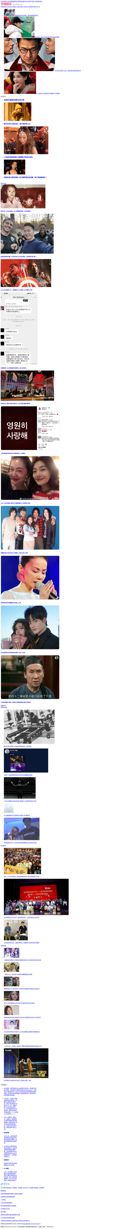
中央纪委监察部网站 (6, 1202)
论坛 (7, 1)
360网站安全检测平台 (23, 1220)
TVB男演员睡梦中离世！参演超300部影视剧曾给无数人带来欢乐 (16, 702)
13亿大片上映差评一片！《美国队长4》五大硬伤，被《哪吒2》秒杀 (16, 290)
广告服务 (19, 1187)
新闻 (4, 1)
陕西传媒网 (10, 1193)
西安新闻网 (8, 1196)
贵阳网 (15, 1220)
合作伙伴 (25, 1187)
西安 (3, 845)
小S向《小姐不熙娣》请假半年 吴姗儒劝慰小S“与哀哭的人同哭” (16, 503)
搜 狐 (5, 1205)
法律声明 (41, 1187)
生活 (28, 1)
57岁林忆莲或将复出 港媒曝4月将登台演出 (18, 157)
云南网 (6, 1214)
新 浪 (2, 1205)
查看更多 (3, 705)
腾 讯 (10, 1205)
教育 (15, 1)
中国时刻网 (11, 1214)
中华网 (3, 1208)
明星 (18, 6)
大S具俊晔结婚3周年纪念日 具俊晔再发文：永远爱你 (13, 453)
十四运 (36, 1)
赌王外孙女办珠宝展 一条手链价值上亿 (17, 124)
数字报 (40, 1)
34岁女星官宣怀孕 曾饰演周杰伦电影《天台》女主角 (13, 652)
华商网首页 (4, 6)
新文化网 (17, 1214)
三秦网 (15, 1193)
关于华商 (3, 1187)
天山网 (6, 1220)
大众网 (3, 1217)
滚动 (35, 6)
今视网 (3, 1220)
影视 (21, 6)
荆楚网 (3, 1214)
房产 (30, 1)
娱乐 (9, 1)
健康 (22, 1)
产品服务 (14, 1187)
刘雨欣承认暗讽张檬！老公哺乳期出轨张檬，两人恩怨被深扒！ (25, 177)
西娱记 (15, 6)
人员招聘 (30, 1187)
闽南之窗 (11, 1220)
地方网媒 (3, 1211)
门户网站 (3, 1199)
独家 (12, 1)
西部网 (13, 1196)
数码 (20, 1)
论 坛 (38, 6)
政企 (33, 1)
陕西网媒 (3, 1190)
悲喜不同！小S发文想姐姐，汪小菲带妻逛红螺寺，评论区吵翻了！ (16, 211)
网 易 (7, 1205)
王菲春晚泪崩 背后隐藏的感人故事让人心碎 (11, 602)
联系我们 (36, 1187)
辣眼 (4, 707)
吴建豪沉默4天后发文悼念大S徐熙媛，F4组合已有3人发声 (14, 552)
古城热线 (20, 1193)
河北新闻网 (8, 1217)
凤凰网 (14, 1205)
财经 (17, 1)
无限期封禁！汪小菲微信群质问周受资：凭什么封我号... (14, 368)
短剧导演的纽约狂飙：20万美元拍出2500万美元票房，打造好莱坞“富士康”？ (19, 256)
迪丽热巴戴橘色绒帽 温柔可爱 (14, 100)
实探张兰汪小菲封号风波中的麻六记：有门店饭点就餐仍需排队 (15, 403)
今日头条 (7, 1208)
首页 (2, 1)
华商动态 (8, 1187)
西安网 (3, 1196)
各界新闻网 (4, 1193)
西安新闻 (31, 6)
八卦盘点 (25, 6)
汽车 (25, 1)
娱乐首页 (10, 6)
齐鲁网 (13, 1217)
